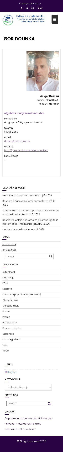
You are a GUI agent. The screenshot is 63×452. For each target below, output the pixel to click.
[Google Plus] (33, 8)
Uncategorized (11, 339)
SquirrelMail (9, 250)
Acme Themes (40, 446)
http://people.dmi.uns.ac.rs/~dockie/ (26, 150)
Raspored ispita (11, 328)
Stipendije (8, 333)
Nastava (7, 288)
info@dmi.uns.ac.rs (31, 3)
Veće (5, 350)
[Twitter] (27, 8)
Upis (4, 345)
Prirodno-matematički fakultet (23, 423)
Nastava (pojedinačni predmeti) (21, 294)
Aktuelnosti (9, 272)
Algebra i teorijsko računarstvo (24, 113)
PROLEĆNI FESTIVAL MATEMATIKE (19, 195)
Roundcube (9, 244)
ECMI (5, 283)
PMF (40, 8)
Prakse (6, 317)
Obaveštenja (10, 300)
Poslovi (6, 311)
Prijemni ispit (9, 322)
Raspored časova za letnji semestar (23, 201)
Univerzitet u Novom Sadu (20, 429)
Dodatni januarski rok (14, 229)
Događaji (7, 277)
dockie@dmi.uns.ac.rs (17, 141)
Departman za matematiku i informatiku (28, 418)
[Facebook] (21, 8)
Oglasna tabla (10, 305)
